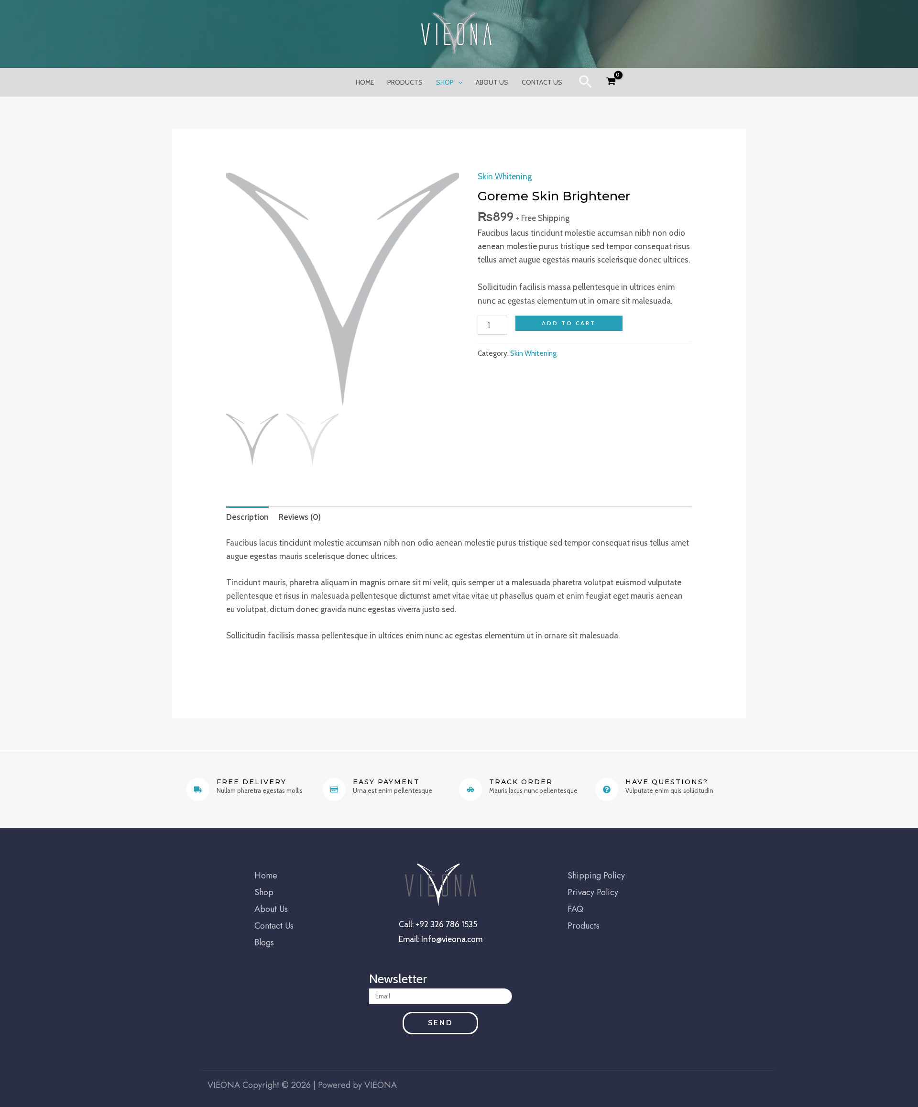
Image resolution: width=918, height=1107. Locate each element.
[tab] (247, 517)
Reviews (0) (300, 517)
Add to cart (569, 323)
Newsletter (398, 979)
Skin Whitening (505, 176)
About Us (492, 82)
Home (365, 82)
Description (247, 517)
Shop (445, 82)
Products (405, 82)
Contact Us (542, 82)
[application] (458, 82)
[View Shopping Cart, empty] (611, 82)
